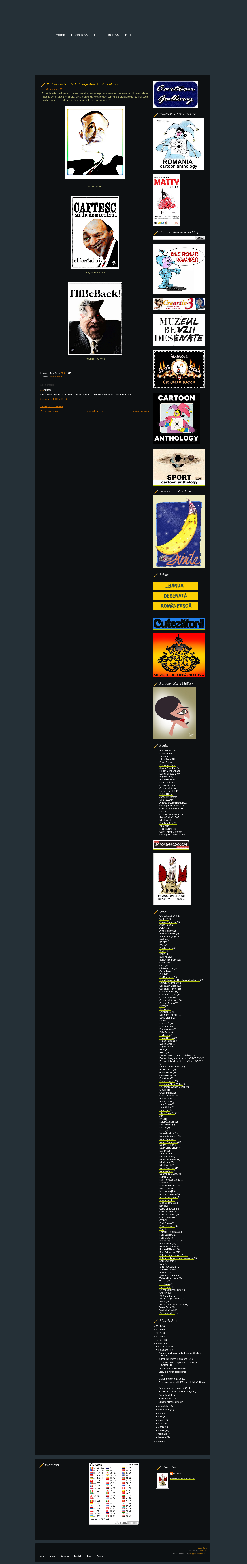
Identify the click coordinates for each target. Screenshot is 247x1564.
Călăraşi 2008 (166, 968)
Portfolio (78, 1556)
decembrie (163, 1346)
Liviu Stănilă (165, 1124)
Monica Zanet (166, 800)
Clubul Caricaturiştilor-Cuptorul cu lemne (179, 980)
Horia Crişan (166, 1098)
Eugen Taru (165, 1047)
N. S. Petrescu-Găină (170, 1180)
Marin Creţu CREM (169, 1148)
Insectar (162, 1375)
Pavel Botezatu (166, 762)
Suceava (164, 1272)
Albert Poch (165, 925)
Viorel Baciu (165, 1307)
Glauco (163, 1090)
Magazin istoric (167, 1133)
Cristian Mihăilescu (168, 788)
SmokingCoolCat (168, 1267)
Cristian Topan (166, 1003)
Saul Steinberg (167, 1261)
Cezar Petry (165, 971)
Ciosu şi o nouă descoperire (172, 1372)
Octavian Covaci (167, 1214)
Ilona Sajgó (165, 1104)
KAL (161, 1119)
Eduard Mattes (166, 1038)
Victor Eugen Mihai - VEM (172, 1304)
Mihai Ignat (165, 1162)
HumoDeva (165, 1101)
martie (161, 1430)
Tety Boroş (164, 1284)
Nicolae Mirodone (168, 1197)
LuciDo (163, 1127)
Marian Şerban (167, 1145)
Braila (162, 951)
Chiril (162, 974)
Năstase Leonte (167, 1185)
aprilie (161, 1427)
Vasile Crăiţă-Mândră (170, 1298)
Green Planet (166, 1093)
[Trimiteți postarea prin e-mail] (69, 373)
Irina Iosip (164, 826)
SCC (162, 1264)
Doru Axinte (165, 1026)
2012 (158, 1333)
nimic (162, 1206)
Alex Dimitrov (166, 931)
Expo (162, 1049)
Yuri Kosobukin (167, 1313)
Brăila (162, 954)
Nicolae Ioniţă (166, 1191)
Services (64, 1556)
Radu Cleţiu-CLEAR (169, 817)
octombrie (163, 1406)
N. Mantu (164, 1177)
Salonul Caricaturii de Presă (173, 1255)
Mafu (162, 1130)
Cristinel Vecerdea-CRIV (171, 814)
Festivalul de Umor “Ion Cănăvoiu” (176, 1055)
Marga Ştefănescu (168, 1136)
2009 (158, 1343)
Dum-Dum (177, 1473)
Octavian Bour (166, 1211)
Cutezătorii (165, 1009)
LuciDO (163, 811)
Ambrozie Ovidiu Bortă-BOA (173, 803)
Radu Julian (165, 1243)
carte (162, 965)
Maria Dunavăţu (167, 1139)
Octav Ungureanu (168, 1209)
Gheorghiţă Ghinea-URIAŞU (173, 834)
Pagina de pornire (95, 411)
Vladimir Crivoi (166, 1310)
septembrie (164, 1410)
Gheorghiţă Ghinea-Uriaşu (172, 1087)
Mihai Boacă (165, 1156)
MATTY (163, 1151)
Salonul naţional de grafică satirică (176, 1258)
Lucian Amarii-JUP (168, 791)
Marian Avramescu (168, 1142)
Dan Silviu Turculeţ (169, 1015)
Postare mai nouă (49, 411)
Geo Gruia (164, 1078)
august (162, 1413)
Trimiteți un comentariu (51, 406)
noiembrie (163, 1350)
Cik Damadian (166, 977)
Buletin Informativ (168, 960)
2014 (158, 1326)
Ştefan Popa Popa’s (169, 1275)
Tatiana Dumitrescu (169, 1278)
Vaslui (162, 1301)
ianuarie (162, 1437)
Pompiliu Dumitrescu (169, 1232)
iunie (161, 1420)
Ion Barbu (164, 756)
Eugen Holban (166, 1041)
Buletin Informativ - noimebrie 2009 (176, 1359)
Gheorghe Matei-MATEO (171, 805)
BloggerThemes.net (198, 1554)
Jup (161, 1116)
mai (160, 1423)
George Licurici (167, 1081)
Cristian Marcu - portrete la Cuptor (175, 1388)
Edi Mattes (164, 1035)
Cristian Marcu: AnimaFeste (172, 1368)
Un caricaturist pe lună (170, 1290)
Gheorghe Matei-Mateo (171, 1084)
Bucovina (164, 957)
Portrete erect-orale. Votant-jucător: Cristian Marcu (82, 84)
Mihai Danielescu (168, 1159)
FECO (162, 1052)
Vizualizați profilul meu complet (182, 1478)
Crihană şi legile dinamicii (171, 1402)
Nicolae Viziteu (167, 1200)
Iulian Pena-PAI (167, 759)
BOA (161, 945)
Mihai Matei (165, 820)
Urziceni (163, 1293)
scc (42, 390)
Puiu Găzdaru (166, 1235)
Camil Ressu (166, 962)
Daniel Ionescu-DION (169, 774)
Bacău (162, 939)
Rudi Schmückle (167, 750)
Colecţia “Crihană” (168, 983)
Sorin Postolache (168, 1269)
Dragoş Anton (166, 1029)
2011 (158, 1336)
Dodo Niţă (164, 1023)
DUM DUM (165, 1032)
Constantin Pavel (167, 765)
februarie (163, 1434)
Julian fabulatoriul (167, 1395)
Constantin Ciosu (168, 986)
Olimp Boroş (165, 1217)
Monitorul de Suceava (170, 1174)
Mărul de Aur (166, 1153)
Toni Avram (165, 1287)
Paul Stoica (165, 1223)
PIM (161, 1229)
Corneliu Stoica (167, 991)
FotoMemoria (166, 1069)
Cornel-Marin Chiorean (170, 832)
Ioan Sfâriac (165, 1107)
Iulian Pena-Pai (167, 1113)
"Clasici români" (167, 916)
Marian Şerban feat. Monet (172, 1379)
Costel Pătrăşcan (167, 785)
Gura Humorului (167, 1095)
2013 (158, 1329)
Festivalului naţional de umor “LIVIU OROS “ (181, 1061)
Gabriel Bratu (166, 1072)
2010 (158, 1340)
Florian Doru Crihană (169, 771)
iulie (160, 1416)
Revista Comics (167, 1246)
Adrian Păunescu (168, 922)
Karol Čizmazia (167, 1122)
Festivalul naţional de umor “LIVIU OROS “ (180, 1058)
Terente (163, 1281)
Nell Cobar (165, 1188)
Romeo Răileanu (167, 779)
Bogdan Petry (166, 776)
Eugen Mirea (166, 1044)
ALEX (162, 928)
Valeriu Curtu (166, 1296)
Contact (100, 1556)
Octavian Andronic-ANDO (171, 808)
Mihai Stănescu (167, 1168)
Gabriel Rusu (166, 794)
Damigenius (165, 1012)
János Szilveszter (168, 797)
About (52, 1556)
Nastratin (164, 1182)
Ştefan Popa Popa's (169, 768)
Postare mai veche (141, 411)
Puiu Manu (165, 1238)
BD (161, 942)
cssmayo (202, 1551)
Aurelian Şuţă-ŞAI (168, 823)
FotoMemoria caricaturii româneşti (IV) (177, 1391)
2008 (158, 1441)
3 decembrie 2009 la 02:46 (53, 399)
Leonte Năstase (167, 782)
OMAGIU (164, 1220)
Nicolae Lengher (167, 1194)
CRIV (162, 1006)
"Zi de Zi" (164, 919)
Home (41, 1556)
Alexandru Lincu (167, 933)
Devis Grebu (165, 753)
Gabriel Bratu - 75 (167, 1398)
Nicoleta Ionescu (167, 829)
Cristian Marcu (56, 376)
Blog (89, 1556)
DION (162, 1020)
